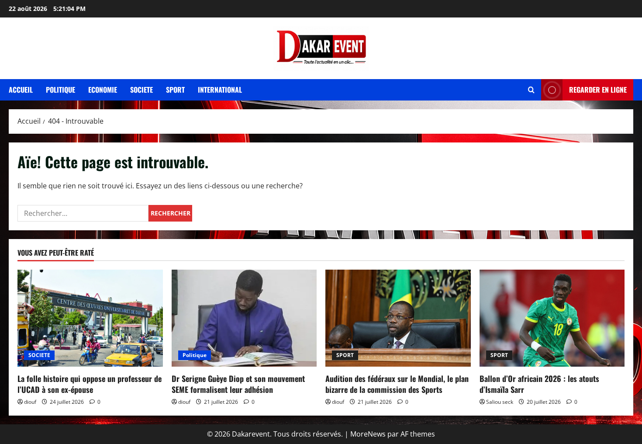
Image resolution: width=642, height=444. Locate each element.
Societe (141, 89)
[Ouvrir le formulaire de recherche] (531, 89)
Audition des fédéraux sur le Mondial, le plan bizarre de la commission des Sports (397, 384)
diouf (30, 402)
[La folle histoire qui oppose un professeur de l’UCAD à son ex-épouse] (90, 318)
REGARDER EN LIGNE (598, 89)
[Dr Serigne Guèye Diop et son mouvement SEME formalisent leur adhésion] (244, 318)
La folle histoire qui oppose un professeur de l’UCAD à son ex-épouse (89, 384)
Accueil (21, 89)
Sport (175, 89)
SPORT (345, 355)
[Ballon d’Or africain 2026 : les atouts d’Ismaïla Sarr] (552, 318)
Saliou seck (499, 402)
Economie (102, 89)
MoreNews (368, 434)
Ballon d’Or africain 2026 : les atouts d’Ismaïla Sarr (539, 384)
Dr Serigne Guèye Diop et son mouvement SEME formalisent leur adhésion (238, 384)
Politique (60, 89)
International (220, 89)
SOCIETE (39, 355)
